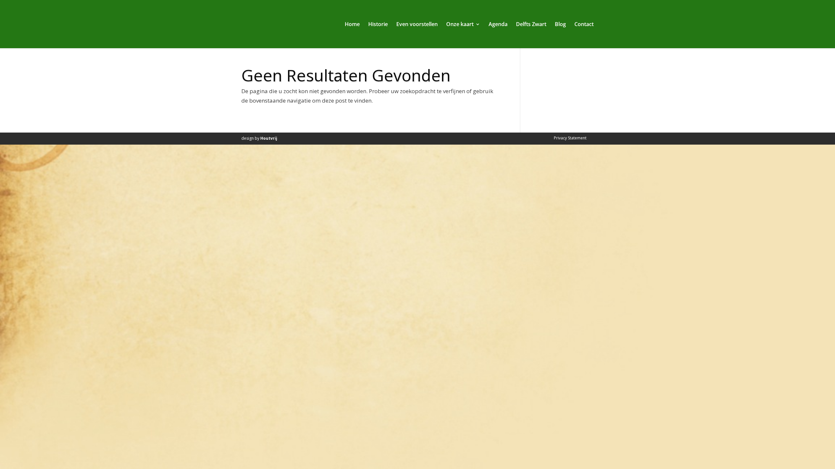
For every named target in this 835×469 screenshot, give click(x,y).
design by (259, 138)
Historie (378, 25)
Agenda (498, 25)
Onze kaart (460, 25)
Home (352, 25)
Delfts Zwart (531, 25)
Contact (584, 25)
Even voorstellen (417, 25)
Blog (560, 25)
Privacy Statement (570, 138)
